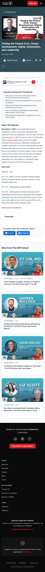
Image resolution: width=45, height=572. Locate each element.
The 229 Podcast (10, 12)
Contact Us (5, 489)
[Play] (33, 82)
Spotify (28, 60)
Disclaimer (22, 563)
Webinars (5, 510)
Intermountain (13, 140)
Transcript (8, 216)
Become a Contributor (9, 493)
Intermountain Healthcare (11, 208)
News (4, 476)
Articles (4, 472)
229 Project (27, 552)
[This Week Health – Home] (7, 3)
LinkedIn (11, 233)
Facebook (24, 233)
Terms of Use (33, 563)
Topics (4, 480)
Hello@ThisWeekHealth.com (22, 529)
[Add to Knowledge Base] (3, 66)
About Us (5, 464)
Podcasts (5, 468)
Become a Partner (8, 497)
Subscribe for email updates (22, 446)
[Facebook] (29, 439)
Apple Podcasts (12, 60)
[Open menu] (41, 3)
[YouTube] (22, 439)
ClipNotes (5, 507)
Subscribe (32, 3)
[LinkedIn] (15, 439)
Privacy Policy (11, 563)
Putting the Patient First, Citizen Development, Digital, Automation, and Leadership (17, 82)
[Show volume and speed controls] (40, 82)
